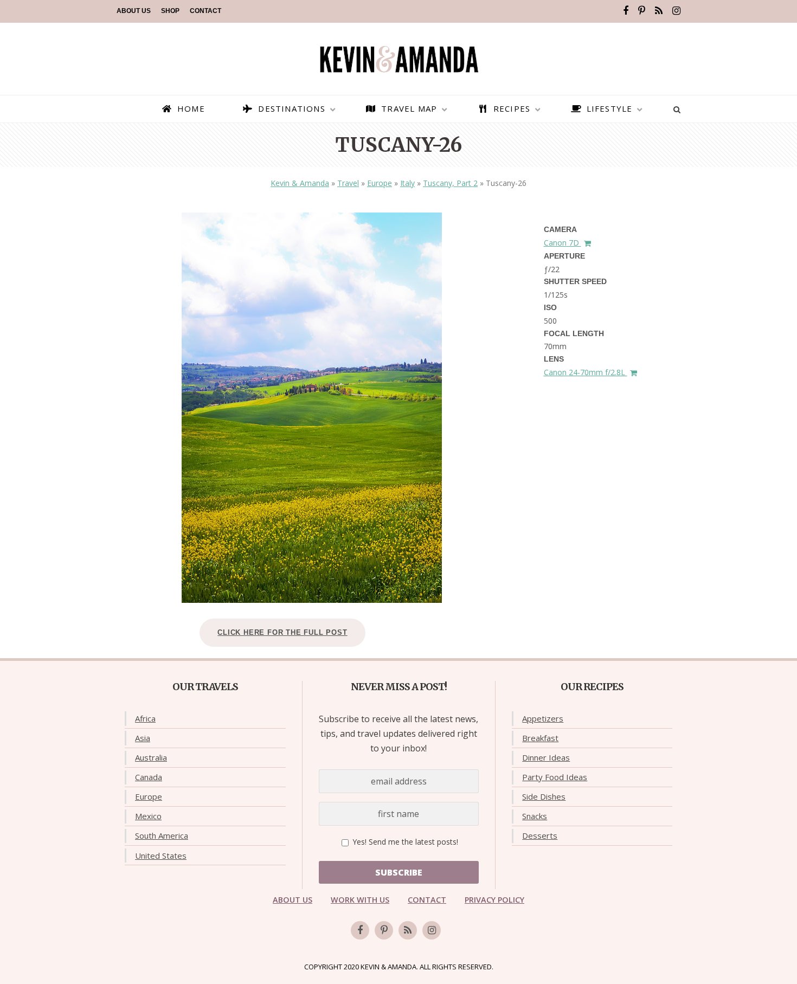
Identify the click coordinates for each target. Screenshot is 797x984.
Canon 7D (562, 242)
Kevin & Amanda (300, 183)
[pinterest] (641, 10)
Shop (170, 11)
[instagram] (676, 10)
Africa (145, 718)
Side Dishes (543, 796)
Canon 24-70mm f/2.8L (585, 372)
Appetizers (542, 718)
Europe (379, 183)
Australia (151, 757)
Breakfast (540, 737)
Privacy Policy (494, 900)
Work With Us (360, 900)
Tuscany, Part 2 (450, 183)
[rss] (659, 10)
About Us (134, 11)
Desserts (539, 835)
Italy (407, 183)
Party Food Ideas (554, 776)
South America (161, 835)
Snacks (534, 816)
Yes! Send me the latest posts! (404, 842)
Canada (148, 776)
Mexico (148, 816)
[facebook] (625, 10)
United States (161, 855)
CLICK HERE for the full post (282, 632)
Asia (142, 737)
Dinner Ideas (546, 757)
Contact (205, 11)
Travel (348, 183)
